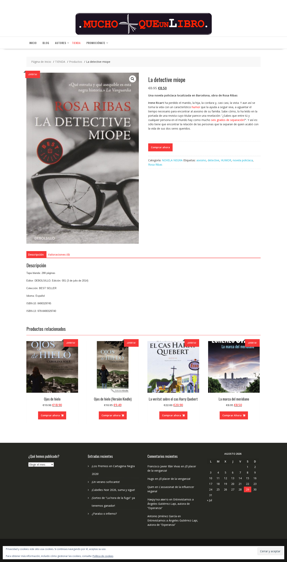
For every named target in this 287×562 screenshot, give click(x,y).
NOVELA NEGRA (172, 160)
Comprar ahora (160, 147)
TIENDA (76, 43)
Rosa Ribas (155, 164)
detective (213, 160)
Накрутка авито (157, 499)
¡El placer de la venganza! (174, 479)
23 (255, 484)
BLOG (46, 43)
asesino (201, 160)
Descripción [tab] (36, 254)
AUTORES (60, 43)
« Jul (209, 500)
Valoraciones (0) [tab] (59, 254)
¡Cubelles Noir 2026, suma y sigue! (113, 490)
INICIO (33, 43)
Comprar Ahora (232, 415)
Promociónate (95, 43)
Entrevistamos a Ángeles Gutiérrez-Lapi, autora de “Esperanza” (170, 504)
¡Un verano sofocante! (106, 482)
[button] (132, 78)
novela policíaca (243, 160)
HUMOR (226, 160)
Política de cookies (103, 556)
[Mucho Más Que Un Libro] (143, 34)
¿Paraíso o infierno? (104, 513)
